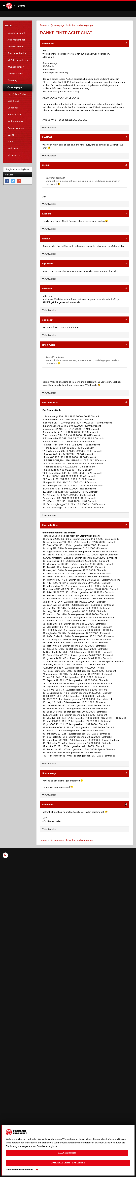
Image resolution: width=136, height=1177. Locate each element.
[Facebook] (7, 181)
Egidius (46, 238)
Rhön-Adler (48, 344)
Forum (21, 5)
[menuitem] (17, 33)
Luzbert (46, 213)
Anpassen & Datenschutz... (20, 1169)
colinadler (48, 804)
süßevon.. (47, 288)
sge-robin (47, 263)
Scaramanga (49, 773)
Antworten (50, 127)
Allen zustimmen (67, 1153)
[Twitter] (13, 181)
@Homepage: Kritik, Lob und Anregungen (72, 25)
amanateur (48, 43)
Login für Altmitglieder (18, 169)
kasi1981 (47, 137)
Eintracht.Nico (50, 402)
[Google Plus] (19, 181)
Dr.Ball (46, 165)
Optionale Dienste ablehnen (68, 1162)
